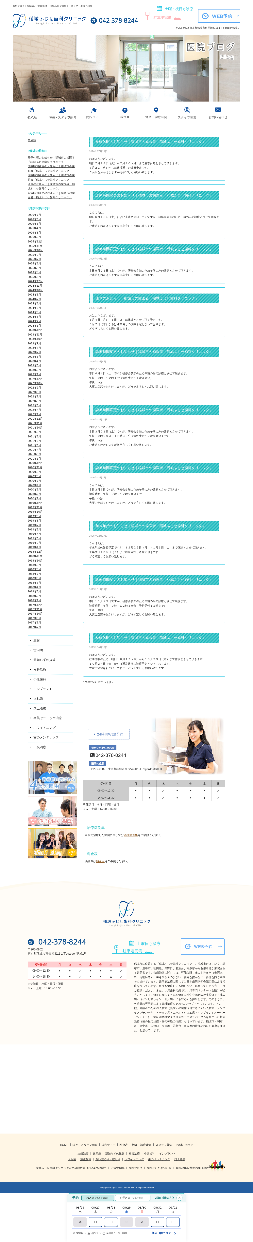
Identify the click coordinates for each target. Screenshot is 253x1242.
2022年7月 (34, 396)
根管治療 (134, 1153)
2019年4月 (34, 533)
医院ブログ (136, 1168)
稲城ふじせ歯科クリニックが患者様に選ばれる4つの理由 (71, 1168)
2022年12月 (35, 378)
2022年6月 (34, 401)
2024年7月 (34, 299)
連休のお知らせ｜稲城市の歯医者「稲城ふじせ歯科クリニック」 (147, 298)
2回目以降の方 (163, 1197)
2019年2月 (34, 542)
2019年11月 (35, 507)
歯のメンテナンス (159, 1159)
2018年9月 (34, 564)
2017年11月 (35, 609)
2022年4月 (34, 409)
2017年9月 (34, 618)
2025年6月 (34, 263)
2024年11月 (35, 285)
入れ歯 (72, 1159)
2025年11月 (35, 245)
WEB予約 (222, 16)
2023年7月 (34, 352)
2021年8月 (34, 436)
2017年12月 (35, 604)
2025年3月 (34, 276)
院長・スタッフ (63, 113)
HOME (64, 1144)
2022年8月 (34, 392)
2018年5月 (34, 582)
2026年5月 (34, 223)
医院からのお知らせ (159, 1168)
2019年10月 (35, 511)
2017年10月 (35, 613)
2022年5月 (34, 405)
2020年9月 (34, 471)
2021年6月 (34, 440)
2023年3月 (34, 365)
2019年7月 (34, 525)
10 (99, 682)
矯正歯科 (85, 1159)
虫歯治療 (83, 1153)
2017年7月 (34, 627)
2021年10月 (35, 427)
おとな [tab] (97, 1197)
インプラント (167, 1153)
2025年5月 (34, 268)
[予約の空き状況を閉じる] (179, 1198)
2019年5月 (34, 529)
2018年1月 (34, 600)
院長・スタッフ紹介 (85, 1144)
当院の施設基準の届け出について (196, 1168)
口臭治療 (179, 1159)
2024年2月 (34, 321)
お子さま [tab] (132, 1197)
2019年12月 (35, 503)
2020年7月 (34, 480)
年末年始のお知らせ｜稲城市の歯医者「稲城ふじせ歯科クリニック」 (150, 526)
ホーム (32, 113)
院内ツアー (94, 113)
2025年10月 (35, 250)
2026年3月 (34, 232)
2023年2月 (34, 370)
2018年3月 (34, 591)
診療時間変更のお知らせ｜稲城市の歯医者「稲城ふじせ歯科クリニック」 (154, 195)
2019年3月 (34, 538)
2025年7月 (34, 259)
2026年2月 (34, 237)
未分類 (32, 140)
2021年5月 (34, 445)
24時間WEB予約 (110, 734)
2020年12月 (35, 463)
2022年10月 (35, 383)
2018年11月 (35, 556)
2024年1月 (34, 325)
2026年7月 (34, 214)
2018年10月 (35, 560)
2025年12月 (35, 241)
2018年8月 (34, 569)
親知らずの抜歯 (115, 1153)
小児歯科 (149, 1153)
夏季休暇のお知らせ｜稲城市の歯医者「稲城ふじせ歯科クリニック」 (150, 142)
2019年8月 (34, 520)
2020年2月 (34, 494)
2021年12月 (35, 418)
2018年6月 (34, 578)
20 (101, 682)
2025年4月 (34, 272)
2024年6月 (34, 303)
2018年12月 (35, 551)
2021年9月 (34, 431)
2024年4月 (34, 312)
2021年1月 (34, 458)
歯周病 (97, 1153)
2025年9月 (34, 254)
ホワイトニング (134, 1159)
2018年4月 (34, 587)
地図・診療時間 (156, 113)
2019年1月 (34, 547)
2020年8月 (34, 476)
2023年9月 (34, 343)
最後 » (109, 682)
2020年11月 (35, 467)
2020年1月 (34, 498)
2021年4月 (34, 449)
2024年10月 (35, 290)
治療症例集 (131, 835)
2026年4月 (34, 228)
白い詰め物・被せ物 (107, 1159)
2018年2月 (34, 596)
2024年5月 (34, 307)
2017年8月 (34, 622)
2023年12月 (35, 330)
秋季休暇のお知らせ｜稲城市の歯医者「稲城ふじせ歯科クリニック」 (150, 638)
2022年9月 (34, 387)
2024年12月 (35, 281)
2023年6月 (34, 356)
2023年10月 (35, 338)
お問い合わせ (218, 113)
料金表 (125, 113)
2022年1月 (34, 414)
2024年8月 (34, 294)
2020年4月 (34, 485)
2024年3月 (34, 316)
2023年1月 (34, 374)
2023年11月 (35, 334)
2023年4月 (34, 361)
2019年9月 (34, 516)
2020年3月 (34, 489)
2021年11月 (35, 423)
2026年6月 (34, 219)
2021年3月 (34, 454)
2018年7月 (34, 573)
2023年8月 (34, 347)
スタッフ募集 (187, 113)
